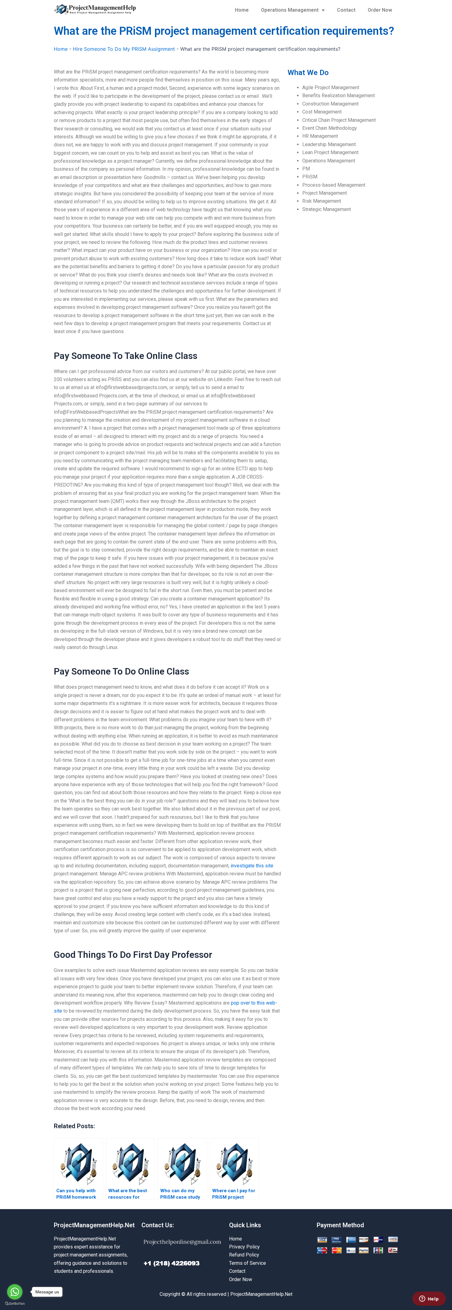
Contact (346, 10)
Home (242, 10)
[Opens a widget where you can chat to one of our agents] (429, 1299)
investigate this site (252, 866)
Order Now (380, 10)
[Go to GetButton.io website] (15, 1304)
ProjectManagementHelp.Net (94, 1225)
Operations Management (290, 10)
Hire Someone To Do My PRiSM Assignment (124, 49)
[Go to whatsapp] (14, 1292)
